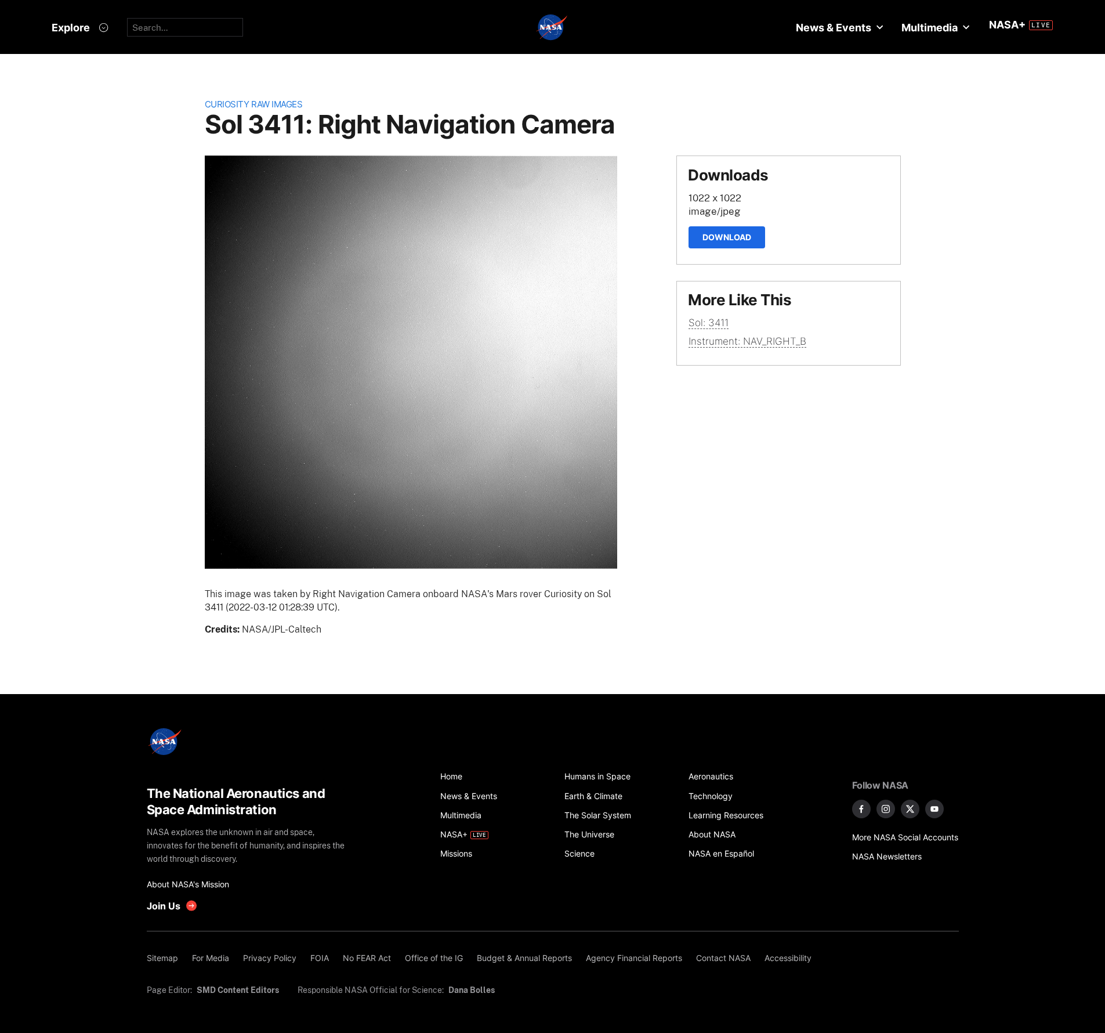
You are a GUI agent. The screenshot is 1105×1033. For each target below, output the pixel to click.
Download (726, 237)
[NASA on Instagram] (885, 809)
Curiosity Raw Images (254, 104)
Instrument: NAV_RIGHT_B (747, 341)
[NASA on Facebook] (861, 809)
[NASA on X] (910, 809)
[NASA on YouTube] (934, 809)
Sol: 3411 (709, 322)
